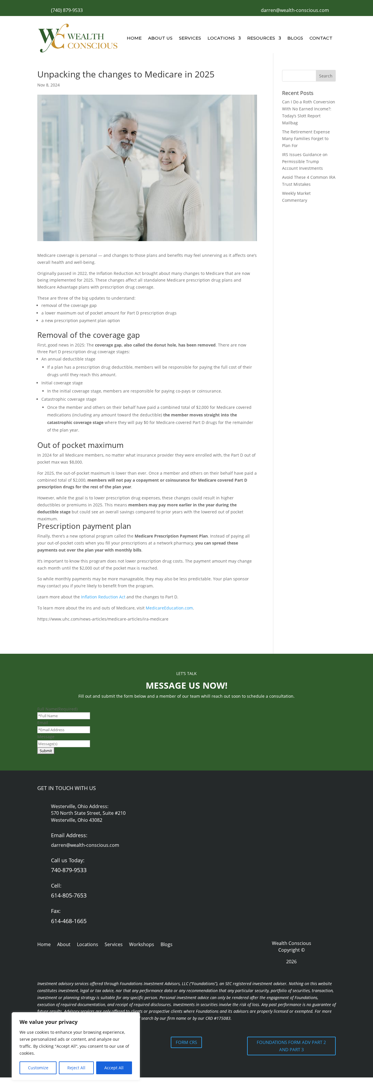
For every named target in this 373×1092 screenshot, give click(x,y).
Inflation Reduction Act (103, 597)
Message (45, 736)
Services (190, 38)
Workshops (141, 945)
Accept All (114, 1067)
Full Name (57, 709)
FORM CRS (186, 1042)
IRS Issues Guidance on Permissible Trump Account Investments (305, 161)
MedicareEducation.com (169, 608)
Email (42, 722)
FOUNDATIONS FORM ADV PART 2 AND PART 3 (291, 1046)
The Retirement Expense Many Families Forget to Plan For (306, 139)
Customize (38, 1067)
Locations (221, 38)
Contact (320, 38)
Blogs (295, 38)
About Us (160, 38)
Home (134, 38)
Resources (261, 38)
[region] (76, 1046)
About (64, 945)
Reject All (76, 1067)
